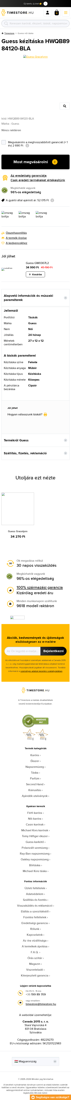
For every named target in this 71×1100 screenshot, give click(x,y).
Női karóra (34, 819)
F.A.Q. (35, 952)
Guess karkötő (35, 842)
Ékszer (35, 761)
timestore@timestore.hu (41, 1004)
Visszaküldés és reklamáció (34, 906)
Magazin (34, 964)
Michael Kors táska (35, 871)
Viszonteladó (34, 970)
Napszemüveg (34, 767)
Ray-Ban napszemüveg (35, 853)
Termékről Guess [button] (16, 440)
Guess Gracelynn (17, 531)
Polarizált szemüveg (35, 848)
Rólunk (34, 929)
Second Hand (34, 784)
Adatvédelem (34, 894)
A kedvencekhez (16, 243)
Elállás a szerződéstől (35, 911)
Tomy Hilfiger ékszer (35, 836)
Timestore (9, 33)
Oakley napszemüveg (35, 859)
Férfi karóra (34, 813)
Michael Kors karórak (34, 830)
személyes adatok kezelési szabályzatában (41, 671)
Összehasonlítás (16, 233)
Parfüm (34, 778)
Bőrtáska (34, 865)
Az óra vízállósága (35, 940)
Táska (34, 773)
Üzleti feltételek (35, 888)
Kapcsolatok (35, 935)
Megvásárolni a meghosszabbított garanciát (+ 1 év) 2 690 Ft (38, 143)
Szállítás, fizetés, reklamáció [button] (25, 453)
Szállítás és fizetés (35, 900)
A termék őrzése (16, 238)
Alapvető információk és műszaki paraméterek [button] (28, 297)
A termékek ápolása (35, 946)
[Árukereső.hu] (35, 727)
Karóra (34, 755)
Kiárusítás (34, 790)
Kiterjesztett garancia (34, 975)
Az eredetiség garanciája (29, 175)
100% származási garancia (40, 587)
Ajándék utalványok (35, 796)
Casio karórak (35, 824)
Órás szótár (34, 958)
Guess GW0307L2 (37, 263)
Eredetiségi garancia (34, 923)
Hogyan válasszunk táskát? (24, 414)
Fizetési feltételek (34, 917)
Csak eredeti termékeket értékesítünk (38, 180)
